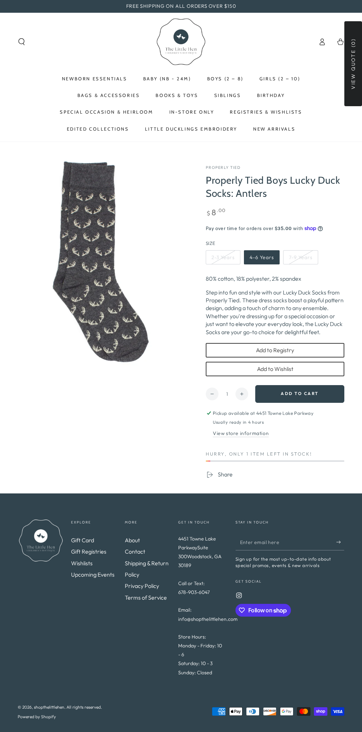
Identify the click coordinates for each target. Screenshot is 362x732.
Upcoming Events (93, 574)
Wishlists (82, 563)
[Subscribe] (340, 542)
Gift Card (82, 540)
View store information (241, 433)
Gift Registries (88, 551)
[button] (21, 42)
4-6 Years (263, 259)
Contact (135, 551)
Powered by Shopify (37, 716)
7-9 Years (302, 259)
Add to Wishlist (275, 368)
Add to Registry (275, 350)
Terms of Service (146, 597)
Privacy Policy (142, 585)
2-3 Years (225, 259)
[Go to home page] (180, 42)
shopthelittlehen (49, 707)
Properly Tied (223, 167)
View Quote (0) (353, 63)
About (132, 540)
